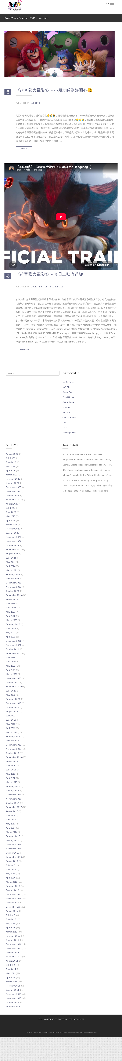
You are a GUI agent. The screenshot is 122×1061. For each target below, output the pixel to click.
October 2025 (12, 495)
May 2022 (10, 632)
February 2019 (13, 736)
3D (63, 454)
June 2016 (11, 869)
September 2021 (14, 653)
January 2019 (12, 740)
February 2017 (13, 836)
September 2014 (14, 956)
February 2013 (13, 1006)
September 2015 (14, 907)
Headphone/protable (88, 465)
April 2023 (10, 616)
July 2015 (10, 915)
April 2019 (10, 728)
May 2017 (10, 824)
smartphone (96, 480)
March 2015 (11, 932)
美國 (81, 491)
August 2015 (12, 911)
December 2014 (13, 944)
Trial (64, 427)
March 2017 (11, 832)
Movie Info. (37, 287)
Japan (70, 470)
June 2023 (11, 607)
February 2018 (13, 786)
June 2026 (11, 462)
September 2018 (14, 757)
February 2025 (13, 529)
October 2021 (12, 649)
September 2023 (14, 595)
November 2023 (13, 587)
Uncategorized (69, 432)
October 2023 (12, 591)
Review (75, 480)
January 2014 (12, 990)
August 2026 (12, 454)
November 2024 (13, 541)
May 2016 (10, 873)
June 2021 (11, 661)
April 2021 (10, 670)
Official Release (54, 287)
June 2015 (11, 919)
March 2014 (11, 981)
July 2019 (10, 716)
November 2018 (13, 749)
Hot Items (67, 407)
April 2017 (10, 828)
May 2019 (10, 724)
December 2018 (13, 745)
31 (8, 92)
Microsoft (66, 475)
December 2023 (13, 583)
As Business (68, 382)
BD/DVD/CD (98, 454)
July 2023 (10, 603)
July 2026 (10, 458)
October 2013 (12, 1002)
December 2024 (13, 537)
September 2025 (14, 499)
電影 (95, 491)
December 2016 (13, 844)
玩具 (76, 491)
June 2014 (11, 969)
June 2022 (11, 628)
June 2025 (11, 512)
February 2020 (13, 699)
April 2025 (10, 520)
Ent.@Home (68, 397)
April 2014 (10, 977)
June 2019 (11, 720)
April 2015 (10, 927)
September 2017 (14, 807)
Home (40, 1019)
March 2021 (11, 674)
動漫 (99, 485)
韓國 (100, 491)
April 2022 (10, 637)
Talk (64, 422)
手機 (110, 485)
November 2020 (13, 678)
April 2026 (10, 470)
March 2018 (11, 782)
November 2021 (13, 645)
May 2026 (10, 466)
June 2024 (11, 558)
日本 (64, 491)
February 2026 (13, 479)
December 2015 (13, 894)
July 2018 (10, 765)
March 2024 (11, 570)
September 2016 (14, 857)
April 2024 (10, 566)
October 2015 (12, 902)
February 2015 (13, 936)
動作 (93, 485)
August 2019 (12, 711)
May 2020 (10, 695)
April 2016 (10, 878)
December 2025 (13, 487)
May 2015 (10, 923)
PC (63, 480)
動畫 (105, 485)
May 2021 (10, 666)
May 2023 (10, 612)
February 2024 (13, 574)
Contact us (49, 1019)
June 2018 (11, 770)
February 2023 (13, 624)
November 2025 (13, 491)
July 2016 (10, 865)
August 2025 (12, 504)
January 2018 (12, 790)
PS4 (69, 480)
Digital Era (67, 392)
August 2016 (12, 861)
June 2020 (11, 691)
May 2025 (10, 516)
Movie (97, 475)
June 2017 (11, 819)
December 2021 (13, 641)
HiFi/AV (102, 465)
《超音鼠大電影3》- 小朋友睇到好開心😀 (54, 90)
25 (8, 276)
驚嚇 (106, 491)
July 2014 (10, 965)
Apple (89, 454)
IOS (64, 470)
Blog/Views (67, 459)
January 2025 (12, 533)
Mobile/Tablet (86, 475)
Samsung (84, 480)
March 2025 (11, 524)
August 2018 (12, 761)
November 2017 (13, 799)
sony (106, 480)
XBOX (87, 485)
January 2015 (12, 940)
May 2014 (10, 973)
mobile (76, 475)
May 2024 (10, 562)
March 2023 (11, 620)
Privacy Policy (61, 1019)
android (70, 454)
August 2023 (12, 599)
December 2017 (13, 794)
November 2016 (13, 848)
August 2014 (12, 961)
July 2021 (10, 657)
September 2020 (14, 686)
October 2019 (12, 707)
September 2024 (14, 549)
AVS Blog (35, 103)
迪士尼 (88, 491)
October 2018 (12, 753)
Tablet (65, 485)
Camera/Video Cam (94, 459)
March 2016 (11, 882)
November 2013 (13, 998)
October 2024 (12, 545)
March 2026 (11, 475)
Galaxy (108, 459)
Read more (24, 149)
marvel (107, 470)
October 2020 (12, 682)
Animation (80, 454)
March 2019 (11, 732)
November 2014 (13, 948)
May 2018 (10, 774)
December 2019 (13, 703)
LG (101, 470)
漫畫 (70, 491)
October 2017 (12, 803)
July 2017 (10, 815)
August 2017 (12, 811)
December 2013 (13, 994)
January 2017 (12, 840)
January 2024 (12, 578)
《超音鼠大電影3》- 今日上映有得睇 (49, 274)
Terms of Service (76, 1019)
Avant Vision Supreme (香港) (19, 18)
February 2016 (13, 886)
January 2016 (12, 890)
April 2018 (10, 778)
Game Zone (68, 402)
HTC (110, 465)
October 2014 (12, 952)
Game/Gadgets (69, 465)
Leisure (94, 470)
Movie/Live (106, 475)
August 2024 (12, 553)
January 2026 (12, 483)
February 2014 (13, 986)
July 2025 (10, 508)
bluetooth (78, 459)
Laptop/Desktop (82, 470)
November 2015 (13, 898)
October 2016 (12, 853)
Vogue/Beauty (76, 485)
